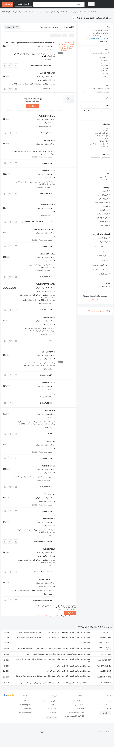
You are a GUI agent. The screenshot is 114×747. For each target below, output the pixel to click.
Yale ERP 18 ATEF (47, 73)
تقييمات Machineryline (76, 712)
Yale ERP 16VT (49, 140)
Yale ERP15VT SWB (46, 254)
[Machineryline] (104, 4)
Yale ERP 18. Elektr (47, 116)
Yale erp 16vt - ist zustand (44, 229)
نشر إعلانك (32, 106)
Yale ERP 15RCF (48, 205)
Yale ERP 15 (50, 411)
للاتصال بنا (108, 708)
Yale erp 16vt (49, 494)
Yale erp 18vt (49, 441)
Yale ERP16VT (49, 317)
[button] (10, 65)
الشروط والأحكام (78, 701)
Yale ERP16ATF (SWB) (45, 284)
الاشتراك (70, 613)
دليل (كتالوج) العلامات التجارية (74, 716)
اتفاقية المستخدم (41, 615)
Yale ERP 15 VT (48, 171)
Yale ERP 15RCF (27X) (45, 579)
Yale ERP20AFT (48, 352)
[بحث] (82, 4)
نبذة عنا (109, 701)
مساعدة (108, 705)
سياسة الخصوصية (53, 615)
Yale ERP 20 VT (48, 383)
